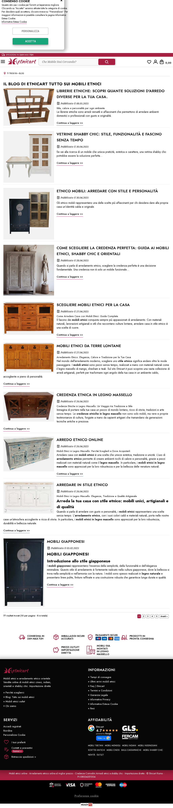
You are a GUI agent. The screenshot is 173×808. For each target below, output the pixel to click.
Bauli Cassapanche (131, 750)
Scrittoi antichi (96, 750)
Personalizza (30, 31)
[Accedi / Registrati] (155, 61)
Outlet (100, 754)
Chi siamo (11, 706)
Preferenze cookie (87, 796)
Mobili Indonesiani (147, 745)
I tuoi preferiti (18, 742)
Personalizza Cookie (14, 734)
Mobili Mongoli (112, 745)
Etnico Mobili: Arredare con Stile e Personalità (107, 191)
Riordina (7, 730)
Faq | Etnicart (97, 686)
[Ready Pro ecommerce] (86, 804)
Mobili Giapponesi (65, 541)
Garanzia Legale (99, 695)
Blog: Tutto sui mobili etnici (20, 697)
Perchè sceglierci (15, 692)
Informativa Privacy (100, 699)
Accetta (30, 41)
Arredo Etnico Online (80, 439)
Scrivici (17, 751)
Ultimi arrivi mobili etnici (102, 681)
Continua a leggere (68, 123)
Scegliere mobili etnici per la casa (93, 304)
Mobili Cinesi (113, 750)
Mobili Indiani (129, 745)
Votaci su (101, 738)
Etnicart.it (122, 369)
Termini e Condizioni (101, 690)
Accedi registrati (12, 726)
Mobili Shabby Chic (153, 750)
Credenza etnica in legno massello (94, 394)
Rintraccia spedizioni (23, 757)
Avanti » (164, 616)
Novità (91, 754)
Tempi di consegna (100, 677)
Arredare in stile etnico (82, 484)
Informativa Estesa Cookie (14, 21)
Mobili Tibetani (95, 745)
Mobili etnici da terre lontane (89, 345)
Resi (92, 708)
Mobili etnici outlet (15, 701)
